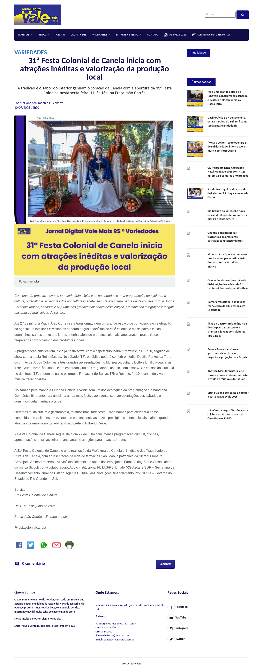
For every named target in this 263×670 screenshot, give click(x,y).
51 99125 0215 (177, 34)
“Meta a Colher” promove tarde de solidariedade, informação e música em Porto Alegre (227, 146)
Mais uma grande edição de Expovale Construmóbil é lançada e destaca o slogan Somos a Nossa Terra (228, 98)
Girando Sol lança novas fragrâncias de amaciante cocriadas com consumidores (225, 236)
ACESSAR (60, 34)
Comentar (165, 564)
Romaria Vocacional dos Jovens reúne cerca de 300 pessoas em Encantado (226, 306)
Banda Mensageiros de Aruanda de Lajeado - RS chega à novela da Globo (228, 193)
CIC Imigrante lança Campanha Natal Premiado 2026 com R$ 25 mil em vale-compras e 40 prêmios (228, 171)
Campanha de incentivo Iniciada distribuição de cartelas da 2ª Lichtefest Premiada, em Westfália (228, 284)
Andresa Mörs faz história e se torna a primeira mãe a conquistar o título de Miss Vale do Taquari (228, 375)
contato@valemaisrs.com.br (213, 34)
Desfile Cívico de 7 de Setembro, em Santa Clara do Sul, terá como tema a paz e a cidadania (227, 121)
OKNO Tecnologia (131, 663)
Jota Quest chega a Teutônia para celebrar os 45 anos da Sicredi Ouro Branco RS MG (228, 414)
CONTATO (152, 34)
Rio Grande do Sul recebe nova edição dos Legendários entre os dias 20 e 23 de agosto (227, 215)
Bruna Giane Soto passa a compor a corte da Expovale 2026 (228, 395)
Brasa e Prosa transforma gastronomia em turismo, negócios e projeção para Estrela (227, 353)
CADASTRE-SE (79, 34)
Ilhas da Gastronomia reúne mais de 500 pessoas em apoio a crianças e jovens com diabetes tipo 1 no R (227, 329)
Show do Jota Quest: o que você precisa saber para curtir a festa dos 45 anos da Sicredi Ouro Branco (227, 260)
